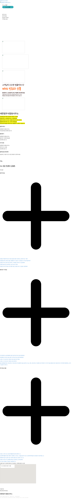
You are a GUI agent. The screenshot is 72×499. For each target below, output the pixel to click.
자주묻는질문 (5, 19)
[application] (6, 5)
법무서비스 (4, 14)
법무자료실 (4, 16)
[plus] (36, 257)
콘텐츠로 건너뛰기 (4, 1)
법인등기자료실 (5, 17)
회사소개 (4, 5)
